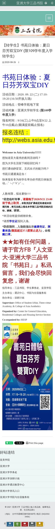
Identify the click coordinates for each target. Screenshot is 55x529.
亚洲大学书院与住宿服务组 (14, 497)
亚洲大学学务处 (8, 472)
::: (52, 9)
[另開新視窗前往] (27, 521)
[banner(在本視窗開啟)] (27, 31)
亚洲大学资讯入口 (10, 490)
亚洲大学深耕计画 (10, 478)
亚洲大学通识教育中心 (12, 484)
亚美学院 (5, 459)
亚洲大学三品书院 (29, 3)
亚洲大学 (5, 466)
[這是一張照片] (27, 376)
